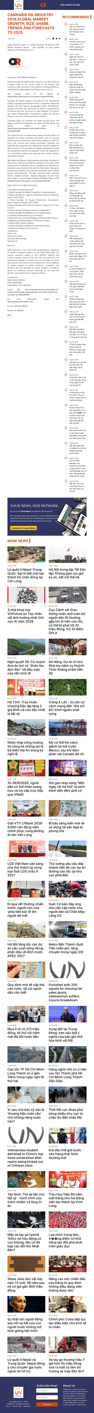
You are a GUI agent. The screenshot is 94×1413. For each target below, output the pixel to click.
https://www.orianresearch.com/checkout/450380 (30, 181)
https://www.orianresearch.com (20, 302)
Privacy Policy (17, 1406)
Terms (8, 1406)
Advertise (26, 1406)
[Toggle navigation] (43, 5)
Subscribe (47, 1404)
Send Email (17, 283)
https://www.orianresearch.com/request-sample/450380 (30, 96)
